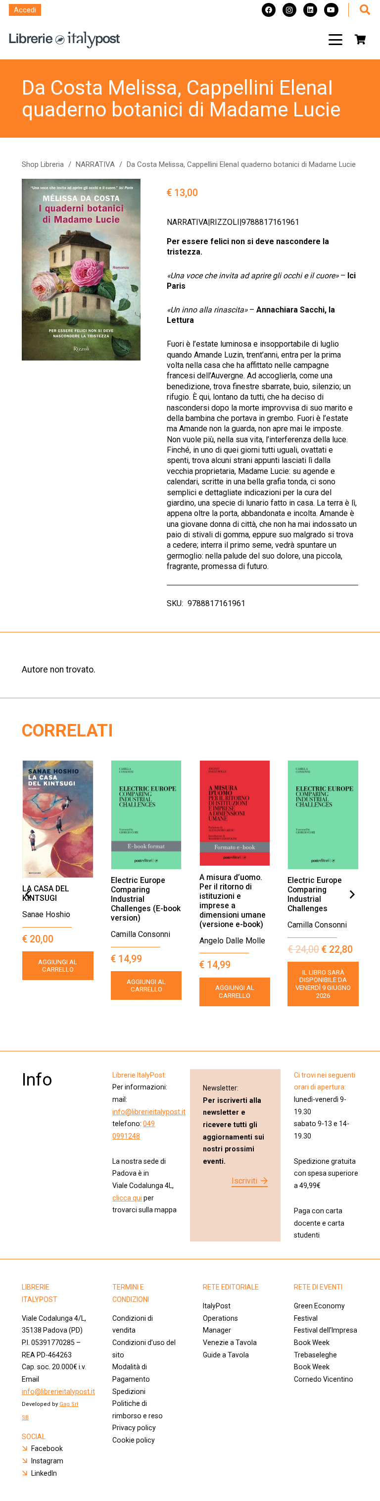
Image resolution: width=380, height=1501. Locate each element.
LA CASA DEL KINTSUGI (45, 893)
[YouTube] (331, 10)
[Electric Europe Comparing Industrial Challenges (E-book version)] (146, 815)
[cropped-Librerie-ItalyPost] (64, 40)
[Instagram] (289, 10)
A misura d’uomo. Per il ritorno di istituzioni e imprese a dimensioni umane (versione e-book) (232, 901)
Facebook (47, 1448)
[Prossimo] (351, 895)
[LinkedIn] (310, 10)
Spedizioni (128, 1392)
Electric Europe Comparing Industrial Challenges (314, 894)
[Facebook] (269, 10)
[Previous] (28, 895)
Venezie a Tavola (230, 1342)
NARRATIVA (95, 164)
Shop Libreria (43, 164)
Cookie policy (133, 1440)
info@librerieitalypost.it (149, 1112)
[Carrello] (360, 39)
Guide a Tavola (226, 1355)
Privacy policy (134, 1428)
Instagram (47, 1461)
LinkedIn (44, 1473)
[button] (335, 40)
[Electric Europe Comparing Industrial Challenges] (323, 815)
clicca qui (127, 1198)
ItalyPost (217, 1306)
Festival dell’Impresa (325, 1330)
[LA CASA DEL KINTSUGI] (58, 819)
